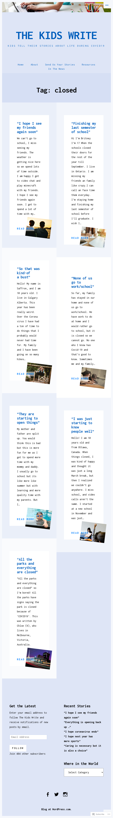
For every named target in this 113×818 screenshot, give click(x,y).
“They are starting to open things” (28, 418)
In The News (56, 69)
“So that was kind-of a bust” (28, 273)
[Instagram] (65, 796)
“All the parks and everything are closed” (27, 565)
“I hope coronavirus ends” (81, 731)
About (34, 64)
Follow (18, 748)
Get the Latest (23, 706)
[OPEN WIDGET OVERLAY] (107, 5)
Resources (88, 64)
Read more (25, 229)
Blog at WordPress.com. (56, 809)
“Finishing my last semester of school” (83, 127)
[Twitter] (56, 796)
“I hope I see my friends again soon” (29, 127)
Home (21, 64)
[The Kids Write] (56, 7)
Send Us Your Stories (60, 64)
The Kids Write (56, 35)
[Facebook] (47, 796)
